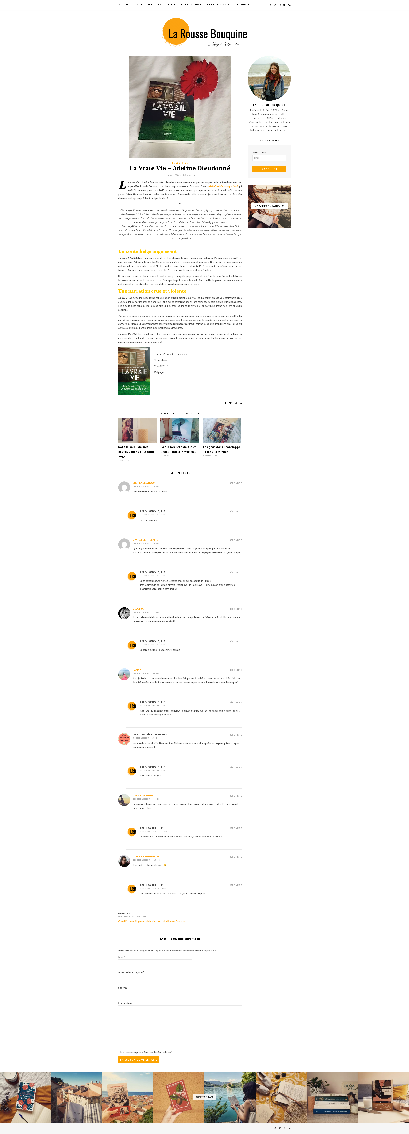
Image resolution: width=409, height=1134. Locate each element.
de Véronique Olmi (223, 186)
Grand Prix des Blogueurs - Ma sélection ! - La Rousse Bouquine (152, 921)
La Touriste (167, 4)
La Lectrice (143, 4)
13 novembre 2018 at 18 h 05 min (132, 917)
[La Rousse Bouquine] (204, 32)
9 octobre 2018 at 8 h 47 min (152, 645)
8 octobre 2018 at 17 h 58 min (146, 486)
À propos (242, 4)
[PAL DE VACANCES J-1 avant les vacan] (281, 1097)
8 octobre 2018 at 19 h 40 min (146, 673)
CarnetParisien (143, 795)
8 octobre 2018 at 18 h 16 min (146, 543)
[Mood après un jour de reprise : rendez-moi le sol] (76, 1097)
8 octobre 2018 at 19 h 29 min (146, 612)
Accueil (124, 4)
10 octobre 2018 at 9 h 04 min (146, 799)
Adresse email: (260, 152)
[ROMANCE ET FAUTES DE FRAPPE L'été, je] (25, 1097)
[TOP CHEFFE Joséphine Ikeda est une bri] (383, 1097)
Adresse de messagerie (131, 972)
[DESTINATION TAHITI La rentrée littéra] (178, 1097)
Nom (121, 956)
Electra (138, 608)
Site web (122, 987)
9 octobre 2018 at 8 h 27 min (145, 738)
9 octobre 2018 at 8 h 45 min (152, 515)
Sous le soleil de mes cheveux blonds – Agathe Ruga (136, 451)
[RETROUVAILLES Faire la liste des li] (127, 1097)
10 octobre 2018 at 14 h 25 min (153, 831)
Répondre (235, 483)
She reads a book (144, 482)
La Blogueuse (191, 4)
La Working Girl (219, 4)
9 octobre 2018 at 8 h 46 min (152, 576)
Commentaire (125, 1002)
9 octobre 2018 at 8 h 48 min (152, 770)
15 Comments (188, 175)
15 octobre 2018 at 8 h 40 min (153, 888)
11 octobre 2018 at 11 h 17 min (146, 860)
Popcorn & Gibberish (146, 856)
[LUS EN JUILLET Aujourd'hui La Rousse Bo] (332, 1097)
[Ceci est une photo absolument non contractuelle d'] (230, 1097)
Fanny (137, 669)
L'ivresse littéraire (145, 539)
